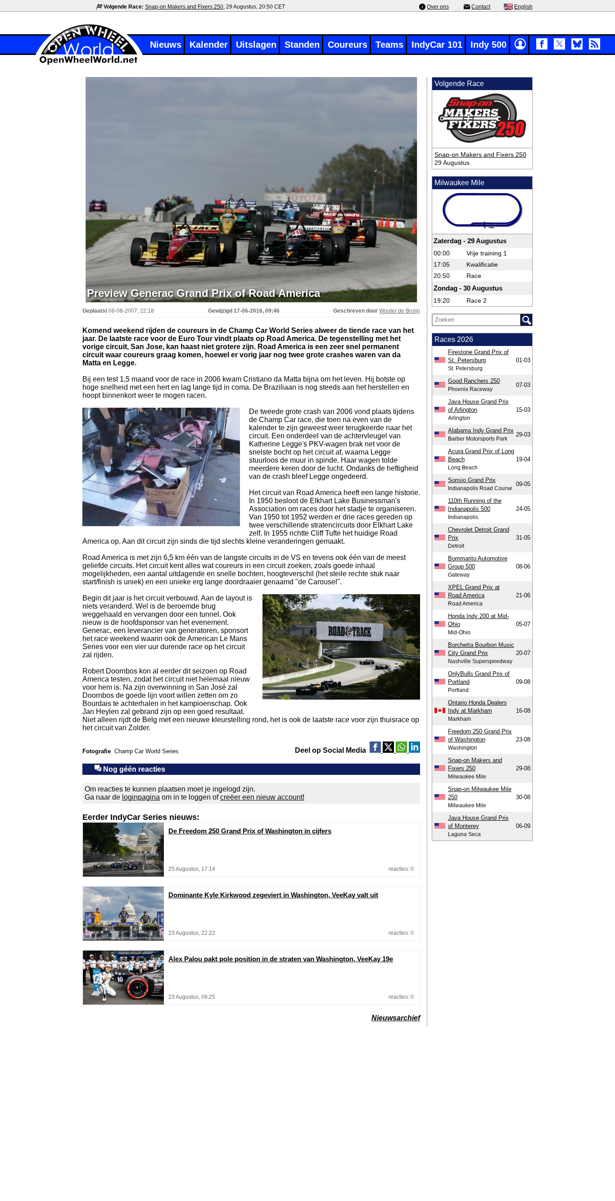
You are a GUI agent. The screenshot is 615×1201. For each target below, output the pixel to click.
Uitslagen (256, 45)
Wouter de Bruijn (399, 311)
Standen (302, 45)
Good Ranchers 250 (474, 381)
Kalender (209, 45)
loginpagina (141, 797)
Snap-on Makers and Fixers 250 (184, 7)
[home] (89, 64)
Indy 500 (488, 45)
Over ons (438, 7)
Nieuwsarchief (395, 1018)
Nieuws (165, 45)
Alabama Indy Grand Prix (481, 430)
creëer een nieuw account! (262, 797)
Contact (480, 7)
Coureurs (347, 45)
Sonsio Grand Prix (472, 480)
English (523, 7)
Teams (389, 45)
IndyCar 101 (437, 45)
